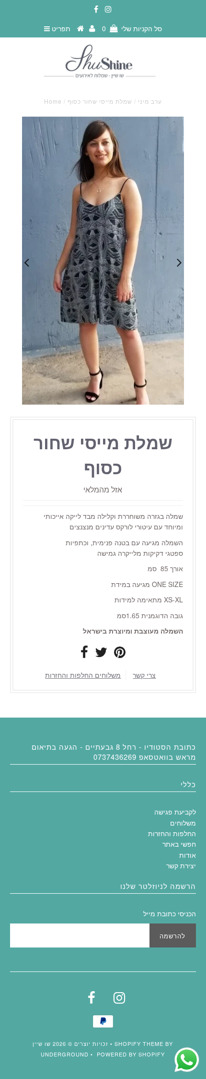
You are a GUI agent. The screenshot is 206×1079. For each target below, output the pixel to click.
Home (53, 101)
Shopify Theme (138, 1043)
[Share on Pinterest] (120, 654)
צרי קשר (144, 675)
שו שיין (42, 1043)
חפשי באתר (179, 844)
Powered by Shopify (131, 1054)
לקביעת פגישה (175, 811)
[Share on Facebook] (84, 654)
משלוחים (183, 822)
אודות (187, 855)
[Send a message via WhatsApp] (186, 1059)
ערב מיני (150, 101)
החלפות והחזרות (172, 833)
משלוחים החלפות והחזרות (83, 675)
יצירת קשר (181, 865)
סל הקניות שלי (132, 28)
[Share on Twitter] (101, 654)
